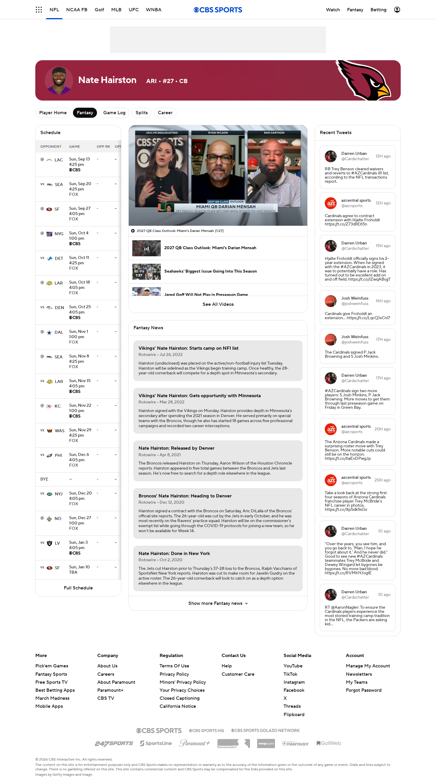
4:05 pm (79, 211)
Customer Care (238, 674)
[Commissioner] (233, 741)
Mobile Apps (49, 706)
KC (58, 406)
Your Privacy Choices (182, 690)
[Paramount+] (194, 742)
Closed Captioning (180, 698)
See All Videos (218, 304)
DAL (59, 332)
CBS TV (105, 698)
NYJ (59, 494)
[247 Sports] (114, 742)
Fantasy (85, 113)
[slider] (218, 208)
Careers (105, 674)
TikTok (290, 674)
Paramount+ (110, 690)
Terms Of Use (174, 666)
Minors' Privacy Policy (183, 682)
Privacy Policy (174, 674)
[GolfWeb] (328, 743)
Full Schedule (78, 588)
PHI (58, 455)
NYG (59, 234)
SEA (59, 184)
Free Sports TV (51, 682)
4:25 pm (79, 162)
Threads (292, 706)
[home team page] (49, 160)
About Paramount (116, 682)
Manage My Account (368, 666)
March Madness (52, 698)
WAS (59, 431)
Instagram (294, 682)
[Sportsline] (156, 742)
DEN (59, 308)
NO (58, 518)
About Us (107, 666)
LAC (59, 160)
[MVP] (266, 741)
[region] (218, 175)
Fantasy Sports (51, 674)
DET (59, 258)
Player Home (53, 113)
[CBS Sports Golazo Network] (265, 730)
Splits (142, 113)
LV (57, 543)
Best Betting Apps (55, 690)
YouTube (293, 666)
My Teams (356, 682)
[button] (39, 9)
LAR (59, 283)
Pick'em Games (51, 666)
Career (165, 113)
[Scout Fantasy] (295, 743)
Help (227, 666)
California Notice (178, 706)
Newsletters (359, 674)
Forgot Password (364, 690)
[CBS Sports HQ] (206, 730)
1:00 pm (78, 236)
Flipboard (294, 715)
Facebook (294, 690)
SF (57, 209)
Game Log (114, 113)
